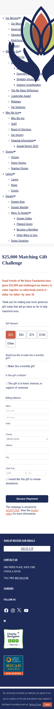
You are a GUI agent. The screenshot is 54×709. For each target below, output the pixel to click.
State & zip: (10, 468)
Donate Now (18, 201)
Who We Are (12, 112)
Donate (9, 196)
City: (7, 457)
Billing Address (13, 397)
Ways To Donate (20, 213)
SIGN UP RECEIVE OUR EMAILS (19, 540)
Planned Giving (25, 224)
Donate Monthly (19, 207)
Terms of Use (35, 704)
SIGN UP (27, 548)
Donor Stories (18, 162)
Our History (17, 135)
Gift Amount (12, 323)
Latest (9, 174)
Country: (9, 434)
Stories (9, 151)
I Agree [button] (47, 704)
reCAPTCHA (12, 510)
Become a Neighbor (27, 229)
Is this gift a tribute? (16, 375)
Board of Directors (21, 129)
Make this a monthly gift (21, 366)
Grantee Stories (19, 168)
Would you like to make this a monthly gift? (25, 357)
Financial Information (22, 140)
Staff (14, 123)
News (14, 185)
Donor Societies (20, 240)
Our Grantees (18, 107)
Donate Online (24, 218)
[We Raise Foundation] (27, 45)
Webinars (16, 101)
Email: (8, 423)
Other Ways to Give (27, 235)
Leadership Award (21, 96)
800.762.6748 (21, 578)
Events (15, 190)
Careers (8, 588)
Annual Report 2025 (27, 146)
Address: (9, 445)
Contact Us (10, 559)
